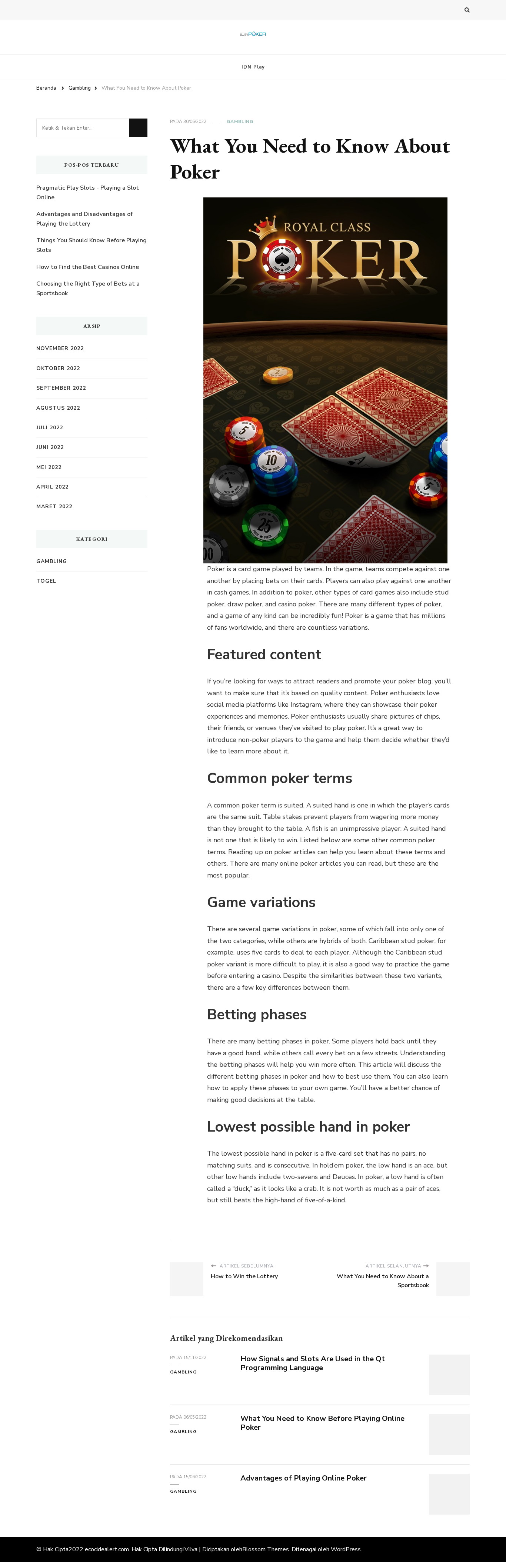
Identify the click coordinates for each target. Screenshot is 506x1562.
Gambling (240, 121)
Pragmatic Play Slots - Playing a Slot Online (87, 193)
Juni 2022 (50, 447)
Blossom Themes (265, 1549)
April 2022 (52, 486)
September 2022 (61, 388)
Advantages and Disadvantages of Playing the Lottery (84, 219)
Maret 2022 (54, 506)
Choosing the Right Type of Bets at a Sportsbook (88, 288)
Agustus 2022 (58, 408)
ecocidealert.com (107, 1549)
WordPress (346, 1549)
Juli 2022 (49, 427)
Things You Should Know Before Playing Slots (91, 245)
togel (46, 580)
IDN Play (253, 67)
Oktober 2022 (58, 368)
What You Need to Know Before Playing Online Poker (322, 1423)
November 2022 (60, 348)
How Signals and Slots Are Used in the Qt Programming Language (312, 1363)
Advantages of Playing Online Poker (303, 1478)
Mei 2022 (48, 467)
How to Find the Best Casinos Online (87, 267)
